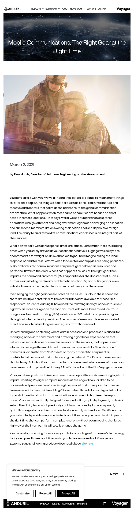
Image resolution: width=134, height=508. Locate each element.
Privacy (45, 503)
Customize (22, 493)
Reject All (45, 493)
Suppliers (68, 503)
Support (91, 9)
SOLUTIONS (51, 9)
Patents (82, 503)
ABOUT (65, 9)
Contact (102, 9)
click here (87, 443)
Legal (55, 503)
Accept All (68, 493)
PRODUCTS (35, 9)
